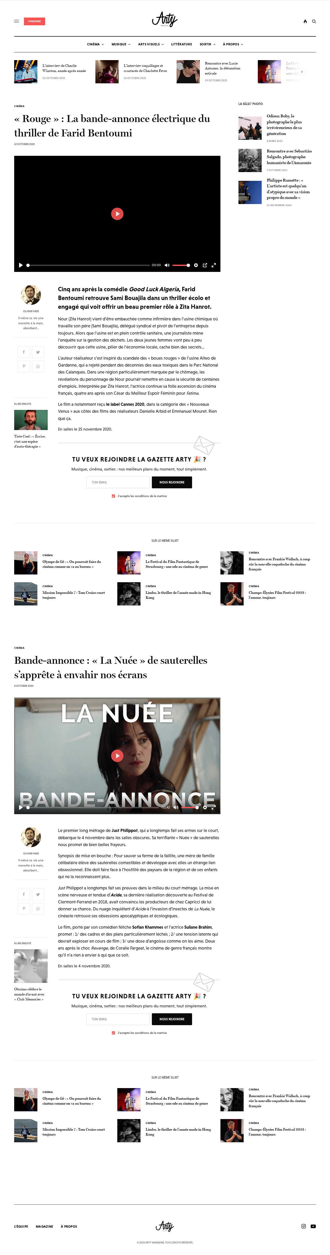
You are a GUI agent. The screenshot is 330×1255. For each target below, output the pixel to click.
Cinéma (19, 106)
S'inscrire (34, 21)
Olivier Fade (31, 311)
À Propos (69, 1226)
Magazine (44, 1226)
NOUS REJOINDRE (172, 482)
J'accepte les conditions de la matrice (142, 496)
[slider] (88, 265)
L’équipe (21, 1226)
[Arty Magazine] (165, 19)
